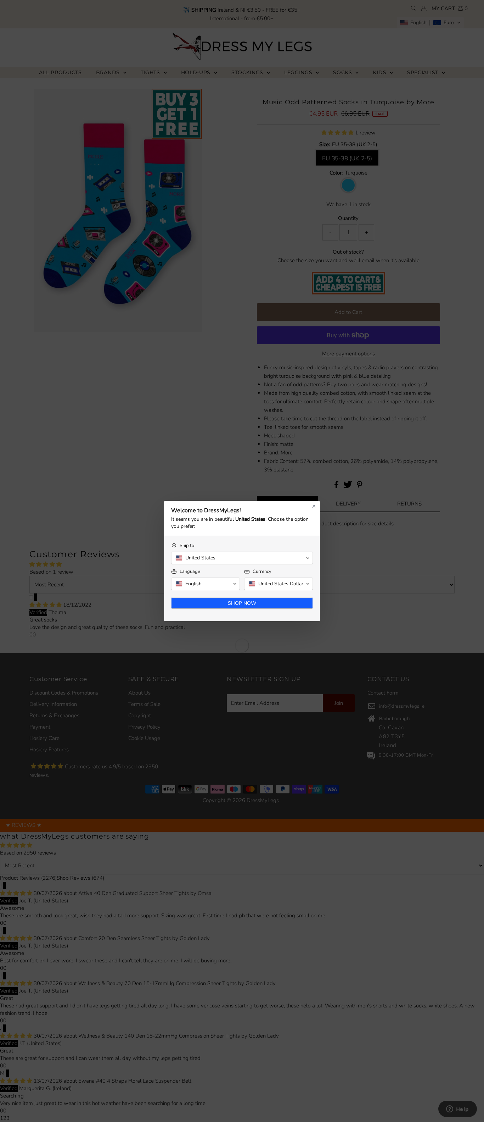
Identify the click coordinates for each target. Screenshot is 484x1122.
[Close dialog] (314, 506)
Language (190, 572)
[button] (242, 558)
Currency (262, 572)
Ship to (187, 546)
